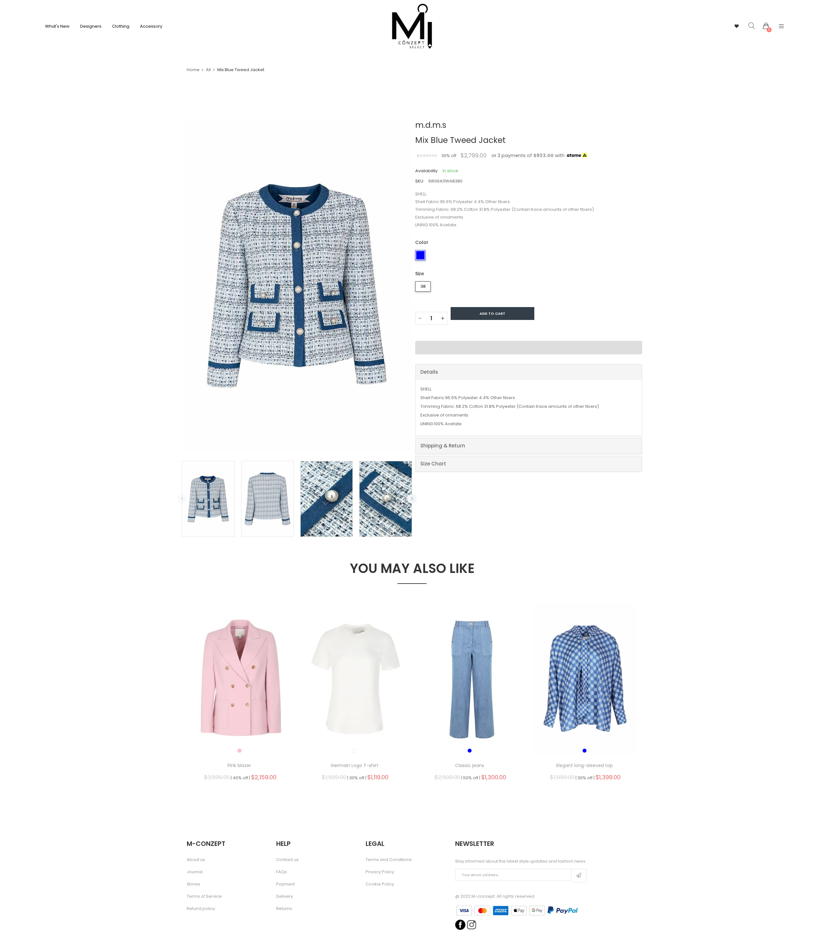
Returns (284, 909)
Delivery (284, 896)
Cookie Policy (380, 884)
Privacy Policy (380, 872)
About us (196, 860)
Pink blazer (239, 765)
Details (429, 372)
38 (423, 286)
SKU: (419, 181)
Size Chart (433, 463)
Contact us (287, 860)
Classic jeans (469, 765)
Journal (194, 872)
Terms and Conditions (389, 860)
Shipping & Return (442, 445)
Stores (193, 884)
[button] (528, 347)
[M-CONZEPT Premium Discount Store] (412, 26)
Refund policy (201, 909)
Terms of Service (204, 896)
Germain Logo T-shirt (355, 765)
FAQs (281, 872)
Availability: (426, 171)
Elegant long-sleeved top (584, 765)
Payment (285, 884)
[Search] (747, 26)
